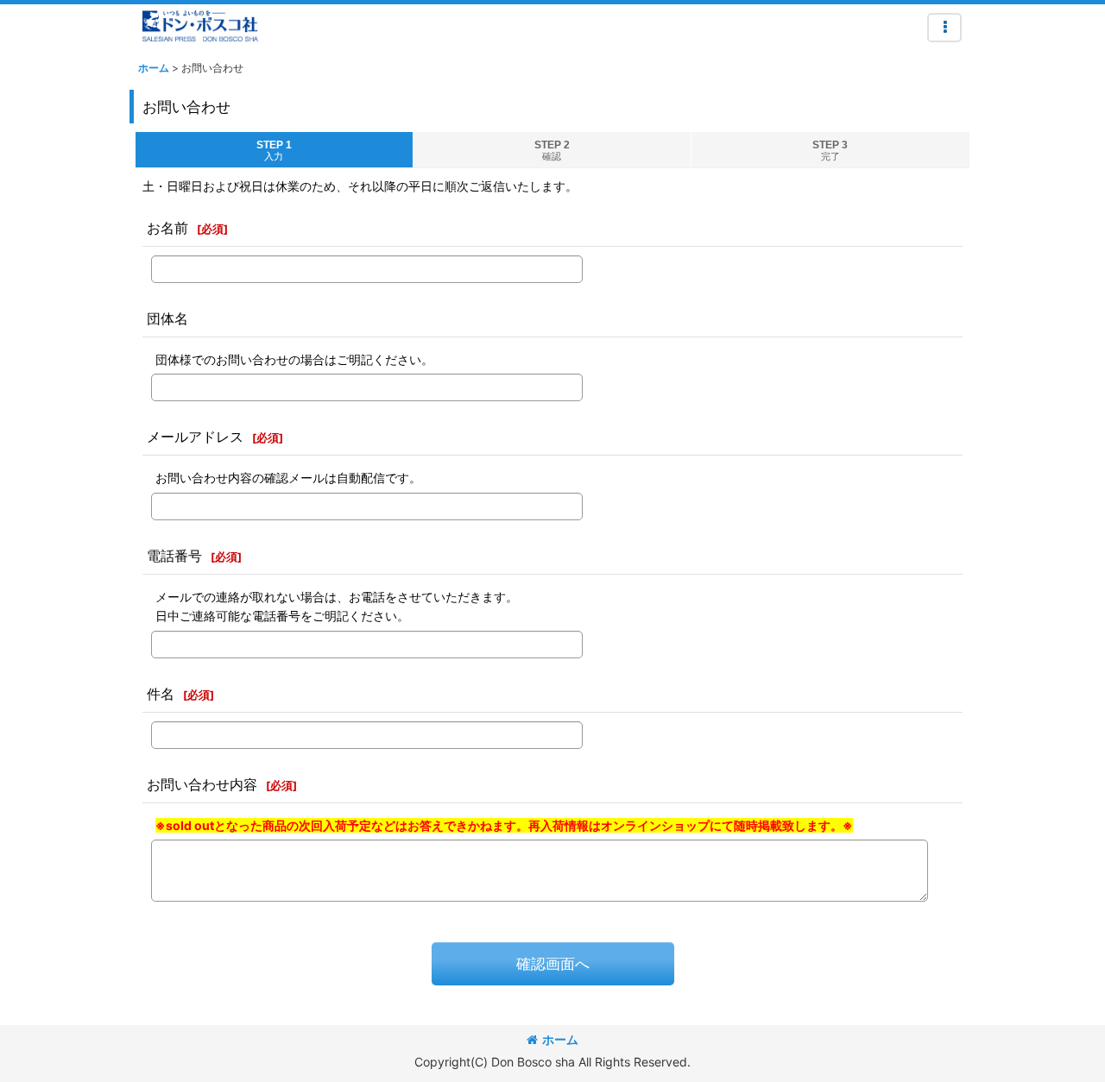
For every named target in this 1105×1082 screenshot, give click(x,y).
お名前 (167, 227)
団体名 (167, 318)
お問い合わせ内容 (202, 784)
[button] (944, 27)
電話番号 (174, 555)
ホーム (560, 1039)
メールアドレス (195, 436)
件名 (160, 693)
